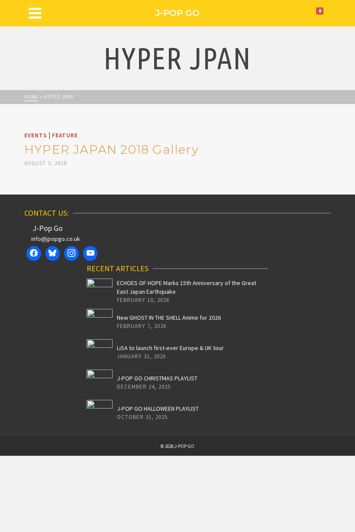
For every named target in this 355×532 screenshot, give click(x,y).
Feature (65, 135)
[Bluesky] (52, 253)
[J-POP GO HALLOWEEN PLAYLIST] (100, 413)
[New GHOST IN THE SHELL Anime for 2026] (100, 322)
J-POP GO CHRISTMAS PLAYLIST (157, 378)
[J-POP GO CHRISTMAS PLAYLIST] (100, 383)
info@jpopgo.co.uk (55, 239)
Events (35, 135)
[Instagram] (71, 253)
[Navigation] (35, 13)
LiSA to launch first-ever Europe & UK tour (170, 348)
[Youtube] (90, 253)
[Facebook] (33, 253)
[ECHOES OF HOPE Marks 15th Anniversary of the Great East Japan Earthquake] (100, 292)
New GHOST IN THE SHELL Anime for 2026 (169, 317)
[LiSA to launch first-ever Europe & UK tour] (100, 352)
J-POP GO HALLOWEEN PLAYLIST (158, 408)
